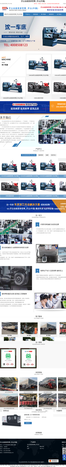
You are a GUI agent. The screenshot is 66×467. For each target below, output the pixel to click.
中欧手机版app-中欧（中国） (59, 465)
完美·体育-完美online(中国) (24, 465)
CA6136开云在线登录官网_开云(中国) (38, 75)
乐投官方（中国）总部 (38, 466)
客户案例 (43, 14)
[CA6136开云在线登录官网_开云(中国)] (39, 64)
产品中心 (27, 14)
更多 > (46, 410)
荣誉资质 (35, 14)
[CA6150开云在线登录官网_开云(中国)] (13, 86)
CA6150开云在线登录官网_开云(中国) (13, 98)
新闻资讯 (51, 14)
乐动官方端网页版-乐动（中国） (49, 466)
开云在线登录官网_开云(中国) (33, 1)
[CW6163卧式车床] (39, 86)
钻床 (47, 155)
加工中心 (53, 155)
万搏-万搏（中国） (4, 465)
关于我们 (59, 14)
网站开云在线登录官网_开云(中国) (13, 14)
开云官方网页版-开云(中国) (47, 465)
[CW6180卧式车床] (9, 186)
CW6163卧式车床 (38, 98)
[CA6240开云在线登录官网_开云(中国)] (29, 186)
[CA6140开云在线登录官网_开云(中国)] (29, 166)
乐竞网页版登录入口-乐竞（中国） (26, 466)
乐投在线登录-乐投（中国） (36, 465)
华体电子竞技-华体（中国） (13, 465)
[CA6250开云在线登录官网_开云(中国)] (48, 186)
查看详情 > (28, 423)
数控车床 (41, 155)
